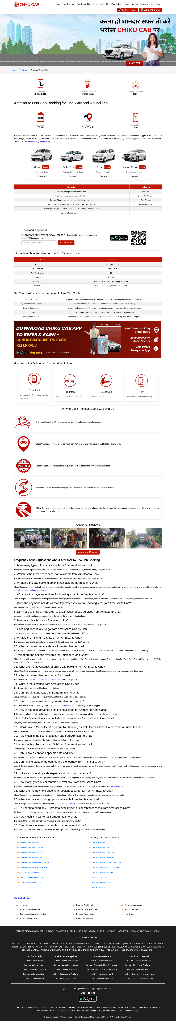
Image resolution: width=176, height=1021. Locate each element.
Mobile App (91, 1010)
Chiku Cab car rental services (43, 679)
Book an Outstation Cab (30, 909)
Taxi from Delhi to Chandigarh (34, 969)
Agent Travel (117, 1010)
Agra (156, 931)
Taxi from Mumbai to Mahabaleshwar (102, 969)
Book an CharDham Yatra (87, 909)
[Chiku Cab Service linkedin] (94, 993)
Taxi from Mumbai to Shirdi (102, 960)
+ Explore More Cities (88, 937)
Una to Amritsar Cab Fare (102, 872)
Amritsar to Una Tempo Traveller (34, 867)
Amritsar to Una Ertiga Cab (31, 852)
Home (58, 4)
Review (72, 1007)
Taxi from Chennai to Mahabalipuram (139, 974)
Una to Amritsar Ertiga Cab (103, 852)
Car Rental (17, 944)
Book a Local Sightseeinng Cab (33, 914)
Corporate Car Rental (74, 950)
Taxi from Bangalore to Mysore (65, 960)
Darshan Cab (56, 947)
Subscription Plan (133, 944)
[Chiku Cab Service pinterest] (91, 993)
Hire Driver (129, 914)
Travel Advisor (69, 1010)
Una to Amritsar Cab (100, 842)
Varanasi (111, 931)
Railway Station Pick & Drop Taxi (134, 947)
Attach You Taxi (131, 909)
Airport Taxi (98, 4)
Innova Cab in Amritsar (30, 872)
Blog (100, 1010)
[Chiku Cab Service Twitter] (82, 993)
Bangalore (37, 931)
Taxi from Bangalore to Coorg (66, 965)
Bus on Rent (67, 944)
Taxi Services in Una (100, 887)
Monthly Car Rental (23, 947)
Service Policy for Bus (111, 1007)
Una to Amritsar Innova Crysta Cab (106, 862)
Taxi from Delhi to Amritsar (33, 974)
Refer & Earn (144, 1007)
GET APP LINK (66, 243)
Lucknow (82, 931)
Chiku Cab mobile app (62, 705)
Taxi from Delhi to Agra (33, 960)
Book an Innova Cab (133, 905)
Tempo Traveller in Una (101, 882)
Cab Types (69, 947)
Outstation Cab (84, 4)
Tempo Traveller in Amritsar (31, 877)
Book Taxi (157, 947)
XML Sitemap (42, 1010)
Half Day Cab (112, 950)
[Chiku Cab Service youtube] (89, 993)
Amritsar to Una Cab (29, 842)
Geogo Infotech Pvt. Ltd (122, 1017)
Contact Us (52, 1007)
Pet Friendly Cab (143, 950)
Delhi (72, 931)
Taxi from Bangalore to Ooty (66, 969)
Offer (59, 1010)
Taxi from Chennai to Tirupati (138, 969)
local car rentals (68, 803)
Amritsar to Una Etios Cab (31, 857)
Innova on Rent (82, 944)
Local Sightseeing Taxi (36, 944)
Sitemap (154, 1007)
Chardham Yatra (30, 950)
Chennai (50, 931)
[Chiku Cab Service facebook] (84, 993)
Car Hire (54, 944)
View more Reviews (88, 552)
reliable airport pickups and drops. (32, 590)
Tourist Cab (99, 944)
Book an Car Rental (84, 905)
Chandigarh (62, 931)
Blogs (158, 4)
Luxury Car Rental (154, 944)
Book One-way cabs (28, 918)
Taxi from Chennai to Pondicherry (138, 965)
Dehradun (146, 931)
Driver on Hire (147, 4)
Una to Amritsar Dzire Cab (103, 847)
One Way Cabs (113, 4)
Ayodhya (135, 931)
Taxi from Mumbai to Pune (102, 978)
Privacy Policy (40, 1007)
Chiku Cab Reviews (84, 918)
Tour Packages (114, 944)
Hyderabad (123, 931)
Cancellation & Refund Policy (88, 1007)
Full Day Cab (127, 950)
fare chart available (94, 650)
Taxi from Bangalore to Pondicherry (66, 974)
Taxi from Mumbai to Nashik (102, 974)
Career (107, 1010)
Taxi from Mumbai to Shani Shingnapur (102, 965)
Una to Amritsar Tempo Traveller (105, 867)
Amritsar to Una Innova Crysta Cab (35, 862)
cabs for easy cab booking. (39, 142)
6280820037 (85, 989)
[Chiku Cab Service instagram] (86, 993)
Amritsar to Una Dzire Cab (31, 847)
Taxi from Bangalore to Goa (66, 978)
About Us (62, 1007)
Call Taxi (81, 947)
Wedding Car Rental (51, 950)
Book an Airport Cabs (85, 914)
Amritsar (23, 70)
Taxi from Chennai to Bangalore (139, 960)
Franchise (81, 1010)
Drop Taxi (92, 947)
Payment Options (129, 1007)
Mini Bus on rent (107, 947)
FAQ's (52, 1010)
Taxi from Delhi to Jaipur (34, 965)
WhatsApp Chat (152, 10)
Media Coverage (131, 1010)
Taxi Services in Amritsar (30, 882)
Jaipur (101, 931)
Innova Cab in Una (99, 877)
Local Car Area (96, 950)
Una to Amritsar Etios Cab (103, 857)
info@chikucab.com (103, 989)
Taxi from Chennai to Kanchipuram (139, 978)
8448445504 (70, 989)
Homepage (24, 905)
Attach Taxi (41, 947)
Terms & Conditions (24, 1007)
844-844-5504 (129, 10)
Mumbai (92, 931)
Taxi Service (68, 4)
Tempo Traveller (130, 4)
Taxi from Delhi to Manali (34, 978)
